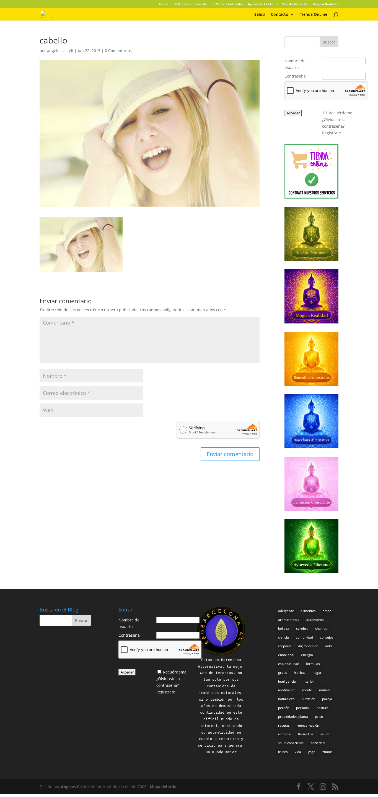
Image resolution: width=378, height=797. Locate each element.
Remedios (305, 734)
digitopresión (308, 646)
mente (307, 690)
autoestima (315, 619)
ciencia (283, 637)
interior (308, 681)
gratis (282, 672)
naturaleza (286, 698)
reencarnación (308, 725)
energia (307, 654)
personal (303, 707)
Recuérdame (340, 112)
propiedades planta (293, 716)
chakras (321, 628)
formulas (313, 663)
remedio (284, 734)
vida (298, 751)
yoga (311, 751)
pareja (327, 698)
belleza (283, 628)
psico (319, 716)
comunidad (304, 637)
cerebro (302, 628)
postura (322, 707)
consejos (326, 637)
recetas (284, 725)
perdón (283, 707)
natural (324, 690)
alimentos (308, 610)
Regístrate (331, 132)
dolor (329, 646)
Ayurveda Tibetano (263, 4)
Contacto (279, 14)
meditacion (286, 690)
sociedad (318, 743)
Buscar (329, 42)
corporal (284, 646)
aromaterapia (288, 619)
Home (163, 4)
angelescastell (60, 50)
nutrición (308, 698)
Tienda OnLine (313, 14)
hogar (317, 672)
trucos (283, 751)
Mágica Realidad (325, 4)
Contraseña (295, 76)
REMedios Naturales (227, 4)
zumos (327, 751)
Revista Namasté (295, 4)
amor (327, 610)
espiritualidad (288, 663)
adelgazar (286, 610)
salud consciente (291, 743)
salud (324, 734)
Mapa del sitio (163, 786)
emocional (286, 654)
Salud (259, 14)
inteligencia (287, 681)
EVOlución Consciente (189, 4)
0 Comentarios (118, 50)
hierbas (299, 672)
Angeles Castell (75, 786)
